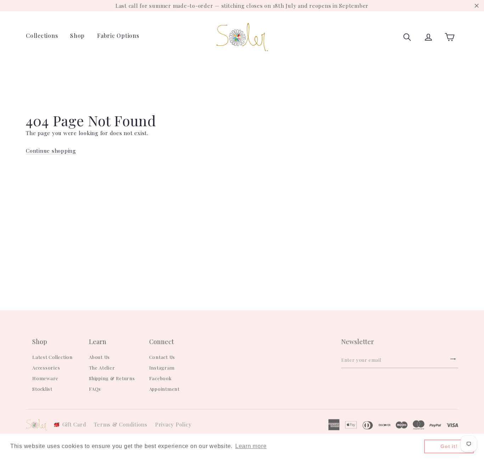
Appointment (164, 389)
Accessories (46, 368)
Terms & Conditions (120, 424)
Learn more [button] (251, 446)
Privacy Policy (173, 424)
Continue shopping (51, 150)
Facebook (160, 378)
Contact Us (162, 357)
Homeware (45, 378)
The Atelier (102, 368)
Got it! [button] (448, 446)
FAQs (95, 389)
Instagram (162, 368)
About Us (99, 357)
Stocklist (42, 389)
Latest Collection (52, 357)
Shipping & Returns (112, 378)
